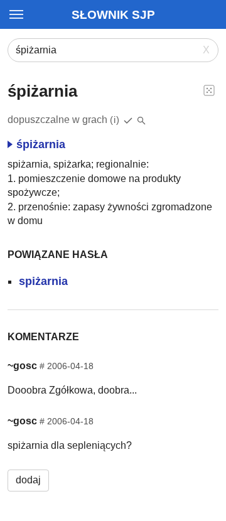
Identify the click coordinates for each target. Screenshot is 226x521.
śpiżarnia (40, 144)
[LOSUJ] (209, 90)
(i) (115, 119)
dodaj (28, 480)
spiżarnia (43, 281)
